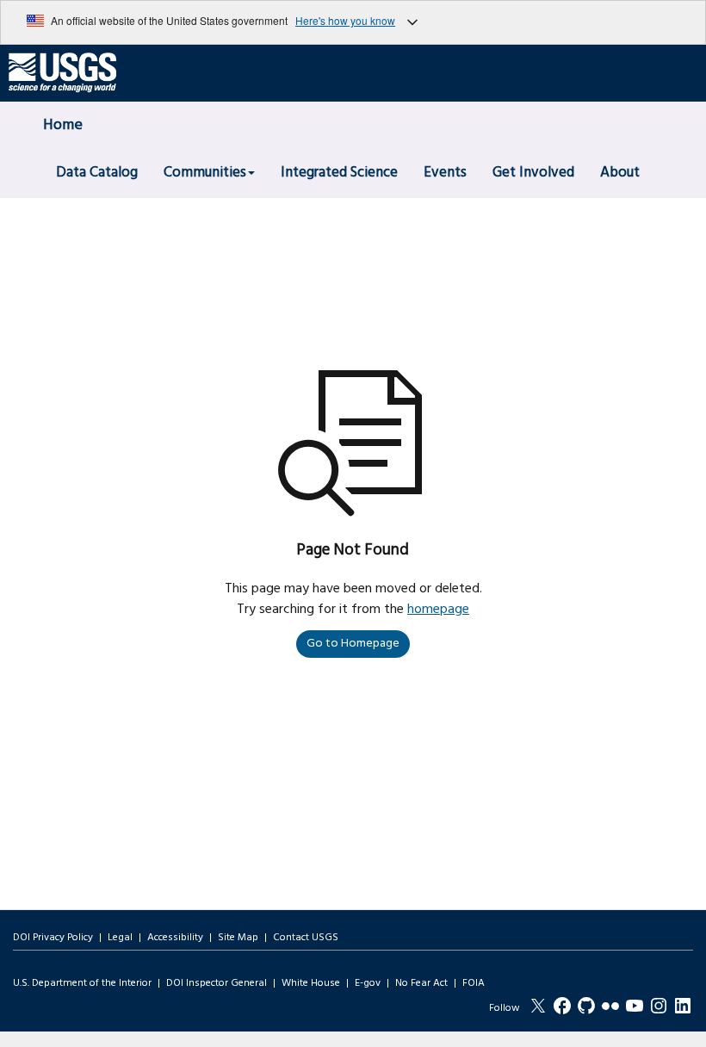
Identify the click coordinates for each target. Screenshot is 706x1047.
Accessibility (175, 937)
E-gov (368, 983)
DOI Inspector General (216, 983)
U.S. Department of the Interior (82, 983)
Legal (120, 937)
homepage (438, 609)
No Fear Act (421, 983)
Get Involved (533, 172)
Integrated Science (339, 172)
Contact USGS (305, 937)
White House (311, 983)
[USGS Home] (62, 73)
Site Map (238, 937)
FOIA (473, 983)
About (620, 172)
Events (445, 172)
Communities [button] (205, 172)
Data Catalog (97, 172)
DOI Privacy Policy (53, 937)
